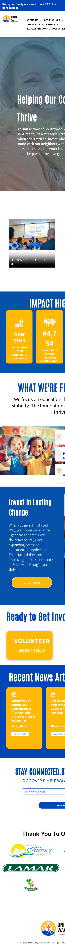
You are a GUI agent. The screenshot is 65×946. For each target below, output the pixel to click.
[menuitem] (34, 21)
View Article (20, 734)
